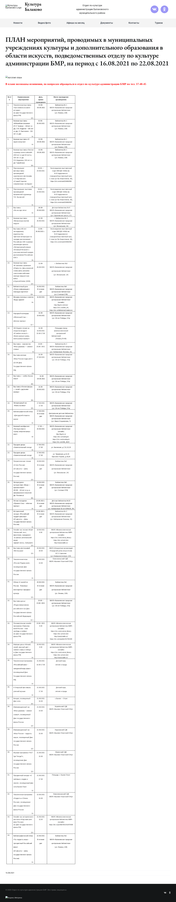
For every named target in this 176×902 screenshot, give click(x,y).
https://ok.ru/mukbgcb (61, 437)
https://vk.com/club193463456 (61, 242)
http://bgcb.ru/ (61, 434)
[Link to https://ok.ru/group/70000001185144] (164, 9)
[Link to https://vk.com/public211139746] (154, 9)
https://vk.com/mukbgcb (61, 439)
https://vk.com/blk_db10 (61, 442)
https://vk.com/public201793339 (61, 639)
